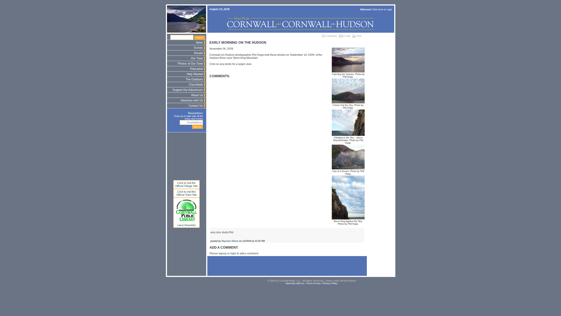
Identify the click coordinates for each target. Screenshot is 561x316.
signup (222, 253)
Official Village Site (186, 186)
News (199, 42)
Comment (331, 36)
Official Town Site (186, 194)
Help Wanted (195, 74)
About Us (197, 95)
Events (198, 47)
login (233, 253)
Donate (198, 53)
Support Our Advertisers (187, 90)
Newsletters (195, 113)
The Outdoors (194, 79)
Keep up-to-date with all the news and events (188, 117)
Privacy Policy (330, 283)
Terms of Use (313, 283)
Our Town (197, 58)
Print (359, 36)
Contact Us (196, 105)
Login (389, 9)
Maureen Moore (230, 241)
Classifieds (196, 84)
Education (196, 68)
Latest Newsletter (186, 225)
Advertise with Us (192, 100)
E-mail (346, 36)
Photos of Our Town (190, 63)
